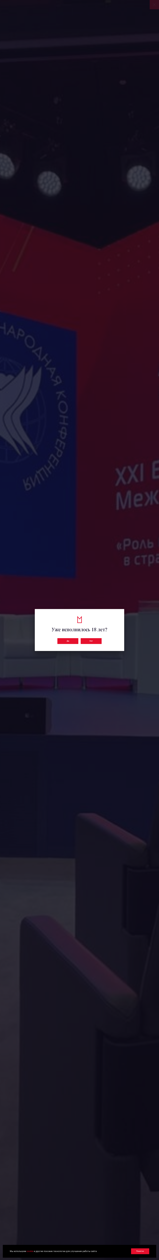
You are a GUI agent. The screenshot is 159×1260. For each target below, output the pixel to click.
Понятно (140, 1251)
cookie (30, 1251)
